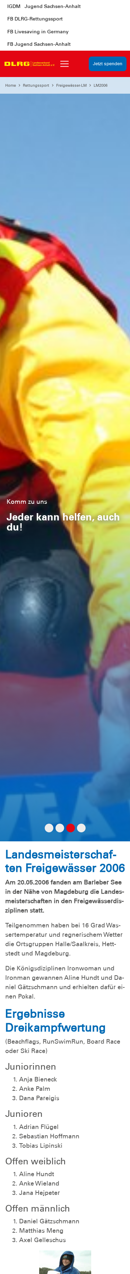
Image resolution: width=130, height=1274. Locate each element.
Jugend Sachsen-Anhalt (53, 6)
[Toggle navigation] (64, 64)
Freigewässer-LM (71, 85)
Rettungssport (36, 85)
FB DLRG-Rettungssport (35, 19)
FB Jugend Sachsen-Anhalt (39, 44)
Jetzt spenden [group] (107, 63)
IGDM (13, 6)
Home (10, 85)
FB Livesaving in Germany (38, 31)
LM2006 (100, 85)
